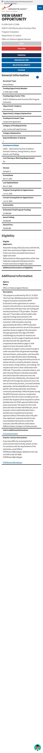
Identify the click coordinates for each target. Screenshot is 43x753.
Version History (21, 60)
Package (21, 70)
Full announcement (10, 434)
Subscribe (22, 48)
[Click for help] (37, 78)
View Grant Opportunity (14, 17)
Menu (40, 8)
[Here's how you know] (21, 2)
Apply (21, 43)
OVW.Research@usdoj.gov (12, 462)
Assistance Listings (11, 145)
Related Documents (21, 65)
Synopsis (22, 55)
